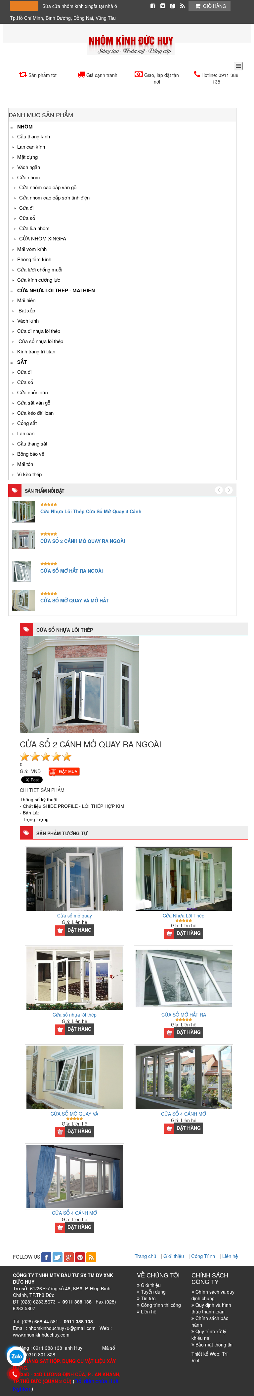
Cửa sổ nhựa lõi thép (40, 341)
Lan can (25, 433)
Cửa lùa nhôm (34, 228)
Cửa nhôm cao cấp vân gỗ (47, 187)
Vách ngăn (28, 166)
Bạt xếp (26, 310)
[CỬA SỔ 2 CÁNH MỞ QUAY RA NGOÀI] (79, 683)
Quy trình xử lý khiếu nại (208, 1334)
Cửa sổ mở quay (74, 915)
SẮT (22, 362)
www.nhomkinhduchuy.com (41, 1334)
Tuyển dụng (153, 1291)
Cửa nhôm (28, 177)
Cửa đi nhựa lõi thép (38, 330)
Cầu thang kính (33, 136)
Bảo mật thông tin (214, 1344)
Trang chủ (146, 1255)
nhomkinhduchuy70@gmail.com (62, 1328)
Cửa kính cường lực (38, 279)
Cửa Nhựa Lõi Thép (183, 915)
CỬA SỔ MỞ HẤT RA (183, 1014)
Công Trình (203, 1255)
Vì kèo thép (29, 474)
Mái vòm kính (32, 248)
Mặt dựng (27, 156)
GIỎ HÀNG (214, 6)
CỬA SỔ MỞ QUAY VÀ (74, 1113)
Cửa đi (26, 207)
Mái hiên (26, 300)
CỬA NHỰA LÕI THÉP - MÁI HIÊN (56, 290)
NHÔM (25, 126)
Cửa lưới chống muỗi (39, 269)
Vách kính (28, 320)
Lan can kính (31, 146)
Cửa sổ (27, 217)
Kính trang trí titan (36, 351)
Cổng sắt (27, 422)
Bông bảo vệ (30, 453)
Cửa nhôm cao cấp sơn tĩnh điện (54, 197)
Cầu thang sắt (32, 443)
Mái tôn (25, 463)
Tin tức (148, 1298)
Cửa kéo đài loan (35, 412)
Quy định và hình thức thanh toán (211, 1308)
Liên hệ (230, 1255)
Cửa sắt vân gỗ (33, 402)
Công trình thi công (161, 1305)
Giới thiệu (174, 1255)
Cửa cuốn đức (32, 392)
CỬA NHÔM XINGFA (42, 238)
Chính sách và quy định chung (212, 1295)
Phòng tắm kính (34, 259)
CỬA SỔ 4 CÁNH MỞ (183, 1113)
